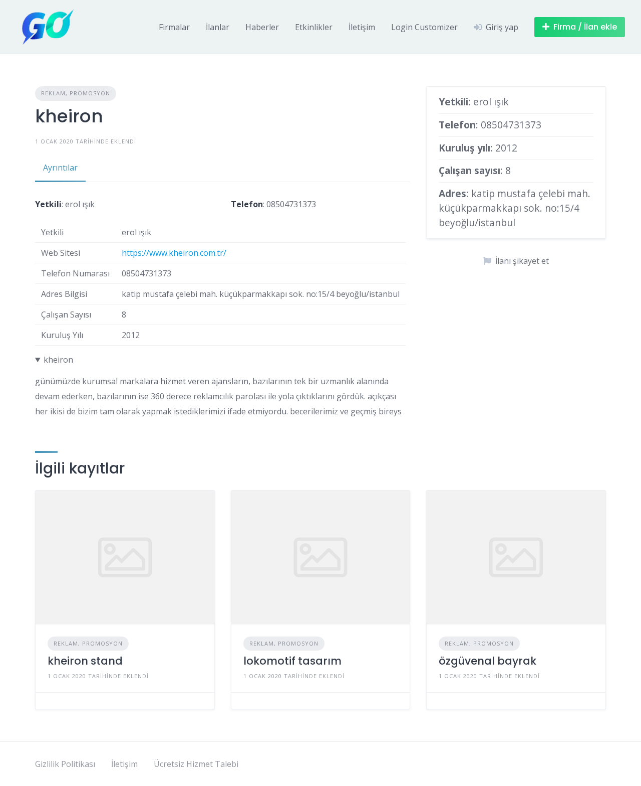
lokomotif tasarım (292, 661)
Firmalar (174, 27)
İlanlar (217, 27)
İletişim (362, 27)
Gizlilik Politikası (65, 763)
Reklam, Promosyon (75, 93)
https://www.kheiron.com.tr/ (174, 252)
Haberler (262, 27)
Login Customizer (424, 27)
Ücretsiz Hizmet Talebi (196, 763)
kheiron (58, 359)
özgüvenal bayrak (487, 661)
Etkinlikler (314, 27)
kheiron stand (85, 661)
